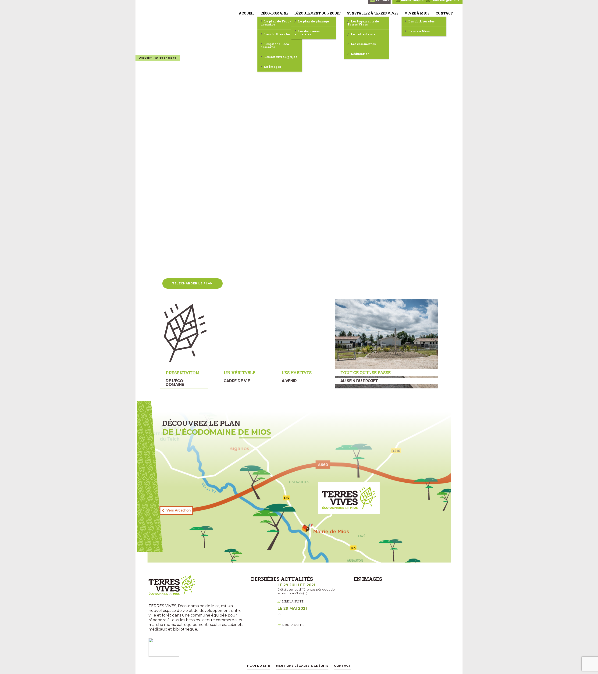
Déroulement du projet (317, 13)
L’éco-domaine (274, 13)
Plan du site (258, 665)
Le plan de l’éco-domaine (276, 22)
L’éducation (360, 54)
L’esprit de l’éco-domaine (275, 45)
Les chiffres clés (277, 34)
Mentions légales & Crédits (302, 665)
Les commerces (363, 44)
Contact (444, 13)
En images (272, 66)
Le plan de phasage (313, 21)
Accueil (246, 13)
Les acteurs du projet (280, 57)
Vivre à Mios (417, 13)
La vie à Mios (419, 31)
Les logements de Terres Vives (363, 22)
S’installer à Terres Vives (373, 13)
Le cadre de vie (363, 34)
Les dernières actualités (307, 32)
